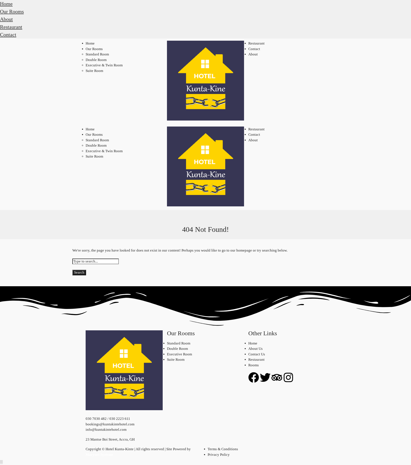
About (6, 19)
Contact (8, 34)
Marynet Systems (99, 455)
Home (6, 4)
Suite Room (94, 71)
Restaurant (11, 27)
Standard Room (97, 54)
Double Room (96, 60)
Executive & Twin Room (104, 65)
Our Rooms (12, 11)
